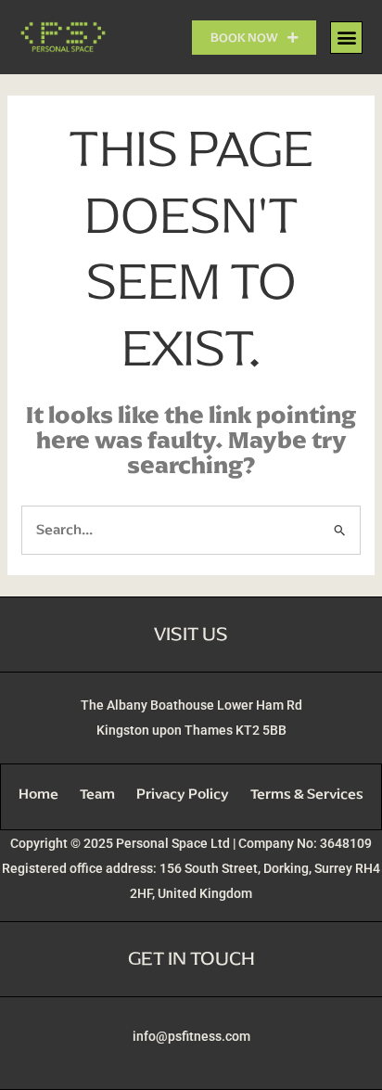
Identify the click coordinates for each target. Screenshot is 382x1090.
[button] (346, 37)
